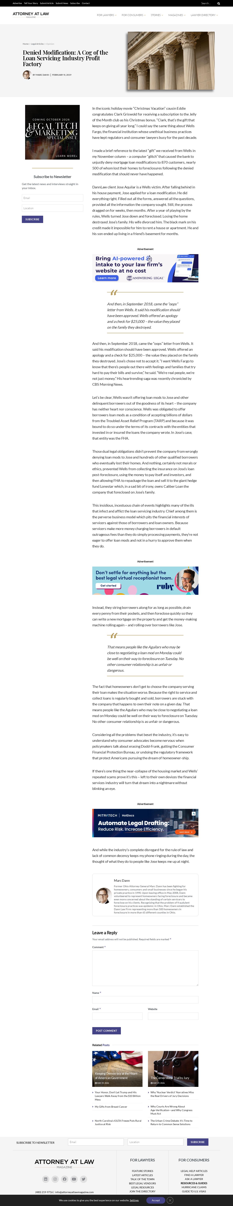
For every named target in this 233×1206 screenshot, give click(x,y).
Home (26, 43)
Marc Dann (122, 880)
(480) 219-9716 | (45, 1192)
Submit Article (47, 3)
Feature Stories (142, 1170)
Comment (99, 947)
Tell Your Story (31, 3)
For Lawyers (105, 15)
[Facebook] (64, 1179)
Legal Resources (142, 1187)
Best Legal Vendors (142, 1183)
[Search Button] (218, 3)
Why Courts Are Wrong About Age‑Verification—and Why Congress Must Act (171, 1110)
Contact (86, 3)
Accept (156, 1200)
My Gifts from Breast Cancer (111, 1106)
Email (96, 1009)
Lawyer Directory (203, 15)
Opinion (50, 43)
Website (152, 1009)
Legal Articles (37, 43)
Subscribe (75, 3)
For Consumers (132, 15)
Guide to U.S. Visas (194, 1191)
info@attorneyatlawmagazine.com (74, 1192)
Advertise (17, 3)
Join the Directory (142, 1191)
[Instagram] (55, 1179)
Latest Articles (142, 1175)
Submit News (62, 3)
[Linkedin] (45, 1179)
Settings (134, 1200)
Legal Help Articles (194, 1170)
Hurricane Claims (194, 1187)
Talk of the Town (143, 1179)
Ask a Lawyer (194, 1178)
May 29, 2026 (103, 1083)
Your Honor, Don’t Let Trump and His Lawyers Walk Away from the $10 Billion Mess (118, 1096)
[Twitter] (83, 1179)
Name (96, 992)
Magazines (175, 15)
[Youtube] (74, 1179)
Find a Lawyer (194, 1174)
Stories (156, 15)
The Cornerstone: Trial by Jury (170, 1078)
